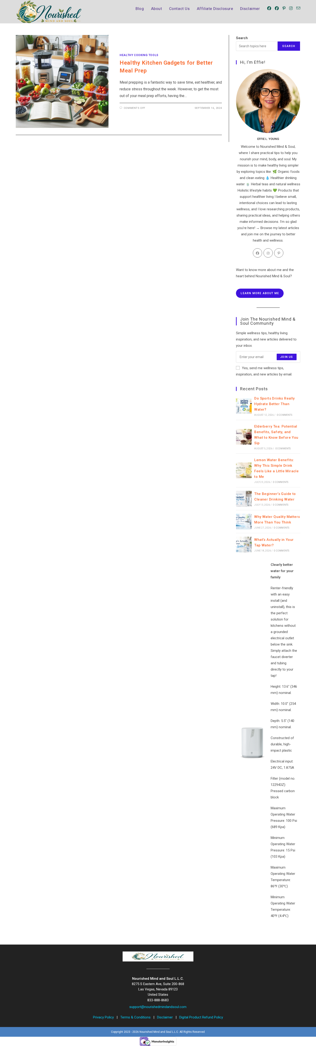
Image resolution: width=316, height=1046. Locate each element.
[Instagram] (268, 253)
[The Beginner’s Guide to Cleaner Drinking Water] (244, 499)
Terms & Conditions (136, 1017)
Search (242, 38)
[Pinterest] (278, 253)
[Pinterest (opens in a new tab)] (284, 8)
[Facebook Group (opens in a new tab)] (277, 8)
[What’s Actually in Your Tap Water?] (244, 544)
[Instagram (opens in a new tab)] (290, 8)
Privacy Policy (104, 1017)
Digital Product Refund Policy (201, 1017)
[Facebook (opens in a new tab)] (269, 8)
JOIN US (286, 357)
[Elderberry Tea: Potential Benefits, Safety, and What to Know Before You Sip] (244, 437)
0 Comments (284, 415)
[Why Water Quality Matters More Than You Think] (244, 521)
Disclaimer (165, 1017)
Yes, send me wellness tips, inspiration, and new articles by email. (264, 371)
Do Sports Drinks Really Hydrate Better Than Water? (274, 404)
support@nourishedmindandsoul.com (157, 1007)
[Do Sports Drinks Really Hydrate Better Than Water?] (244, 406)
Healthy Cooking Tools (139, 55)
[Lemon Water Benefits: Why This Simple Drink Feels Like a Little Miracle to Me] (244, 470)
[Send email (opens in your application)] (298, 8)
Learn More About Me (260, 293)
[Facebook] (257, 253)
